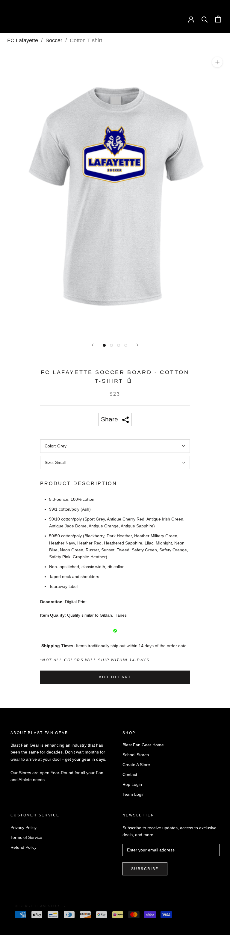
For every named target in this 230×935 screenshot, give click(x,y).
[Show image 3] (118, 345)
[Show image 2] (111, 345)
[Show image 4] (125, 345)
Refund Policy (23, 847)
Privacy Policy (23, 827)
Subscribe (145, 869)
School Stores (135, 754)
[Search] (205, 19)
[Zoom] (217, 62)
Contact (129, 774)
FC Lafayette (22, 40)
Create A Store (136, 764)
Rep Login (132, 784)
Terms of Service (26, 837)
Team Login (133, 794)
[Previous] (92, 345)
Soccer (54, 40)
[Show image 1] (104, 345)
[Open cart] (218, 19)
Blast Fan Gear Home (143, 744)
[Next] (137, 345)
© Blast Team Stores (40, 906)
